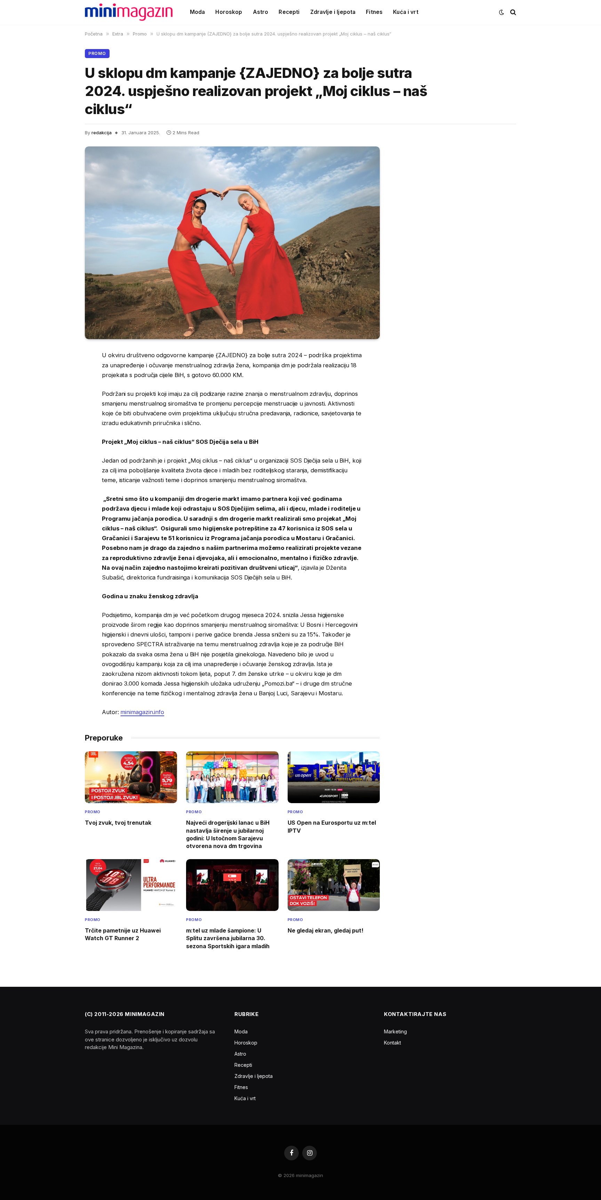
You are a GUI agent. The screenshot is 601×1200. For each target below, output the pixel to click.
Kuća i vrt (405, 12)
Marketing (395, 1031)
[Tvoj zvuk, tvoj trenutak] (131, 777)
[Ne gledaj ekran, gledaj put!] (334, 885)
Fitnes (374, 12)
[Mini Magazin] (129, 12)
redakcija (101, 132)
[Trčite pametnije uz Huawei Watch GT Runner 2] (131, 885)
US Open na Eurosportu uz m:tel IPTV (332, 826)
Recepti (289, 12)
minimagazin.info (142, 712)
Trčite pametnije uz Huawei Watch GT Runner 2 (123, 934)
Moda (197, 12)
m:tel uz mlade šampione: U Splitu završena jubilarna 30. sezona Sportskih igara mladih (228, 938)
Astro (261, 12)
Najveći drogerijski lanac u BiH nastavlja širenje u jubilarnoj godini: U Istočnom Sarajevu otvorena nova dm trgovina (228, 834)
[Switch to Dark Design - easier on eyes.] (501, 12)
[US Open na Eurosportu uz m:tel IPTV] (334, 777)
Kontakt (392, 1043)
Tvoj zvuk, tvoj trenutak (118, 822)
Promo (97, 53)
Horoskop (228, 12)
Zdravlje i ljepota (333, 12)
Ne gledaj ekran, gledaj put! (325, 930)
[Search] (512, 12)
